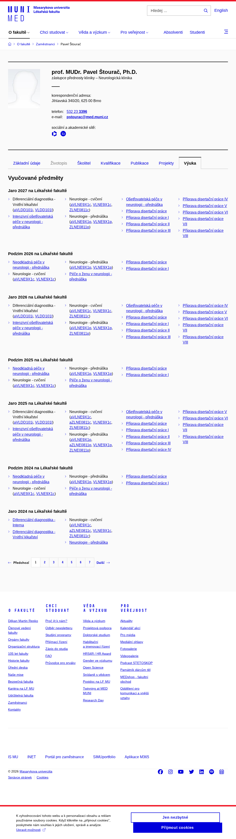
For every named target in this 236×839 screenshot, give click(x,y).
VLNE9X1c (102, 205)
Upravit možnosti (28, 830)
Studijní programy (58, 635)
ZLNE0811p (79, 227)
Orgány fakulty (18, 639)
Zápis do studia (56, 649)
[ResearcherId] (55, 134)
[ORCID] (64, 134)
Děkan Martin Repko (23, 621)
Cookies (42, 777)
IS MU (13, 757)
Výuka (190, 163)
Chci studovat (57, 608)
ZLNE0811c (79, 210)
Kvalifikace (111, 163)
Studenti (197, 32)
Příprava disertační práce (146, 211)
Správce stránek (20, 777)
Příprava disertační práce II (148, 224)
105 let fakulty (18, 653)
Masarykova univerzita (36, 771)
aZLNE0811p (80, 445)
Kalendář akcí (130, 628)
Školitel (84, 163)
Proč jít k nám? (56, 621)
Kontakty (14, 709)
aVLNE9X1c (81, 205)
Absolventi (173, 32)
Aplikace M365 (137, 757)
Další (100, 562)
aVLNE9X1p (81, 222)
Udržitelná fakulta (20, 695)
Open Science (93, 667)
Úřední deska (18, 667)
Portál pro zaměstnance (64, 757)
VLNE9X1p (102, 222)
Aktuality (126, 621)
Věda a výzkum (95, 608)
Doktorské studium (96, 635)
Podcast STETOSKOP (136, 663)
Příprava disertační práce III (148, 230)
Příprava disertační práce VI (205, 212)
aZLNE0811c (80, 422)
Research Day (93, 700)
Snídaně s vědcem (96, 674)
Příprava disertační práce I (147, 218)
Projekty (166, 163)
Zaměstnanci (17, 702)
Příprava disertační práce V (205, 206)
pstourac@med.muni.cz (87, 117)
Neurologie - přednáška (88, 542)
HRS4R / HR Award (97, 653)
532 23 (77, 112)
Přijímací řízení (56, 642)
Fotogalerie (128, 649)
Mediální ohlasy (131, 642)
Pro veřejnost (133, 608)
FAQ (48, 656)
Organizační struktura (24, 646)
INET (31, 757)
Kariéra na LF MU (21, 688)
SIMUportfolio (104, 757)
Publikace (140, 163)
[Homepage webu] (39, 13)
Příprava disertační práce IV (205, 199)
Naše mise (16, 674)
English (221, 10)
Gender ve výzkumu (97, 660)
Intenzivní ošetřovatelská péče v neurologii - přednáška (33, 221)
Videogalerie (129, 656)
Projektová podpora (97, 628)
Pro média (127, 635)
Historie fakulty (19, 660)
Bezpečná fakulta (20, 681)
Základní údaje (26, 163)
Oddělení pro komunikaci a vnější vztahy (134, 693)
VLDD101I (43, 210)
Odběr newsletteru (58, 628)
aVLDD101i (23, 210)
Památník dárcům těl (135, 670)
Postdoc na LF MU (96, 681)
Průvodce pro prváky (60, 663)
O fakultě (21, 610)
